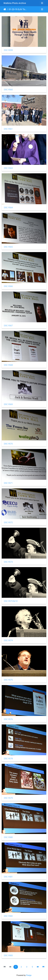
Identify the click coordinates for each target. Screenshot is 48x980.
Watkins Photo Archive (14, 3)
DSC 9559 (8, 50)
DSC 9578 (8, 758)
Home (4, 9)
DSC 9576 (8, 719)
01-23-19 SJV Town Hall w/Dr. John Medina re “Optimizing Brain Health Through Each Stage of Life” (18, 9)
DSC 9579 (8, 798)
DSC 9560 (8, 90)
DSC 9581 (8, 877)
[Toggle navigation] (42, 3)
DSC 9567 (8, 325)
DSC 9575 (8, 680)
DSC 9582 (8, 916)
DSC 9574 (8, 640)
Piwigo (28, 975)
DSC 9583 (8, 955)
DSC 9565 (8, 247)
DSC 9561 (8, 129)
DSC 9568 (8, 365)
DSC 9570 (8, 444)
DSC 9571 (8, 483)
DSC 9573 (8, 562)
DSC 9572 (8, 522)
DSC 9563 (8, 168)
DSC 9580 (8, 837)
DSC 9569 (8, 404)
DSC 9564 (8, 207)
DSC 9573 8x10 (11, 601)
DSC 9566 (8, 286)
